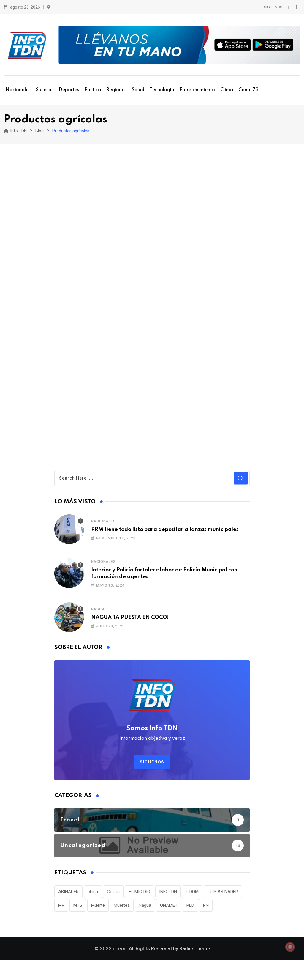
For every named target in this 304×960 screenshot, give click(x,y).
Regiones (116, 90)
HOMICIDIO (139, 891)
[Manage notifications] (290, 947)
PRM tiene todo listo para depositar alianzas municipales (165, 529)
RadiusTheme (194, 948)
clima (93, 891)
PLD (190, 905)
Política (93, 90)
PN (206, 905)
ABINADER (68, 891)
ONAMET (169, 905)
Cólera (113, 891)
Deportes (69, 90)
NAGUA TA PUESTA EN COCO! (130, 617)
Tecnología (162, 90)
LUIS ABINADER (223, 891)
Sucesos (44, 90)
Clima (226, 90)
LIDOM (192, 891)
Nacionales (18, 90)
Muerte (98, 905)
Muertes (122, 905)
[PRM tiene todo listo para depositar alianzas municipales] (69, 529)
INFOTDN (168, 891)
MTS (77, 905)
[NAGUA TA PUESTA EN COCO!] (69, 617)
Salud (138, 90)
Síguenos (152, 762)
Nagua (98, 609)
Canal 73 (248, 90)
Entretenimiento (197, 90)
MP (61, 905)
